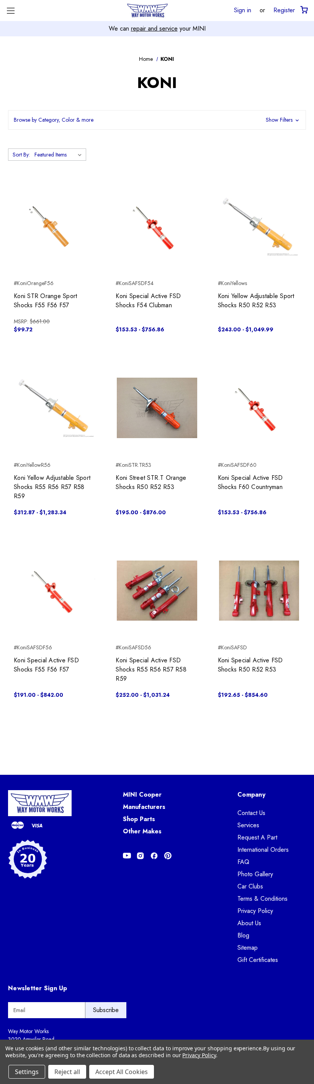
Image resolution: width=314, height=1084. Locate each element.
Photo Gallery (255, 874)
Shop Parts (139, 819)
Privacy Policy (255, 910)
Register (284, 10)
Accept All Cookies (121, 1072)
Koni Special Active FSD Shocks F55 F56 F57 (46, 665)
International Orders (263, 849)
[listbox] (59, 154)
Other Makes (142, 831)
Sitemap (247, 947)
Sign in (242, 10)
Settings (27, 1072)
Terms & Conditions (262, 898)
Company (251, 794)
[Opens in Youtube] (127, 856)
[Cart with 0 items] (303, 10)
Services (248, 825)
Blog (243, 935)
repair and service (154, 28)
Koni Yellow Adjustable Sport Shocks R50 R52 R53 (256, 301)
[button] (157, 120)
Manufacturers (144, 806)
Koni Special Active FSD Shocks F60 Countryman (250, 482)
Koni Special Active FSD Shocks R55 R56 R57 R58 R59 (151, 669)
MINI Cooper (142, 794)
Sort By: (21, 154)
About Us (249, 923)
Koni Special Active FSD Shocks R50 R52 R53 (250, 665)
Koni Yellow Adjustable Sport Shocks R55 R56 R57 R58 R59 (52, 486)
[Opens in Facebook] (154, 856)
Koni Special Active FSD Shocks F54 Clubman (148, 301)
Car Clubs (250, 886)
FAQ (243, 861)
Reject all (67, 1072)
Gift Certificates (257, 959)
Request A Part (257, 837)
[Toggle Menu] (10, 10)
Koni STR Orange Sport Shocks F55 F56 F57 (45, 301)
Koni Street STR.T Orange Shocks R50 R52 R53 (151, 482)
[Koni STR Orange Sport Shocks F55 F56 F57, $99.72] (55, 226)
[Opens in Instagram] (140, 856)
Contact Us (251, 813)
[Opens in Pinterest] (168, 856)
